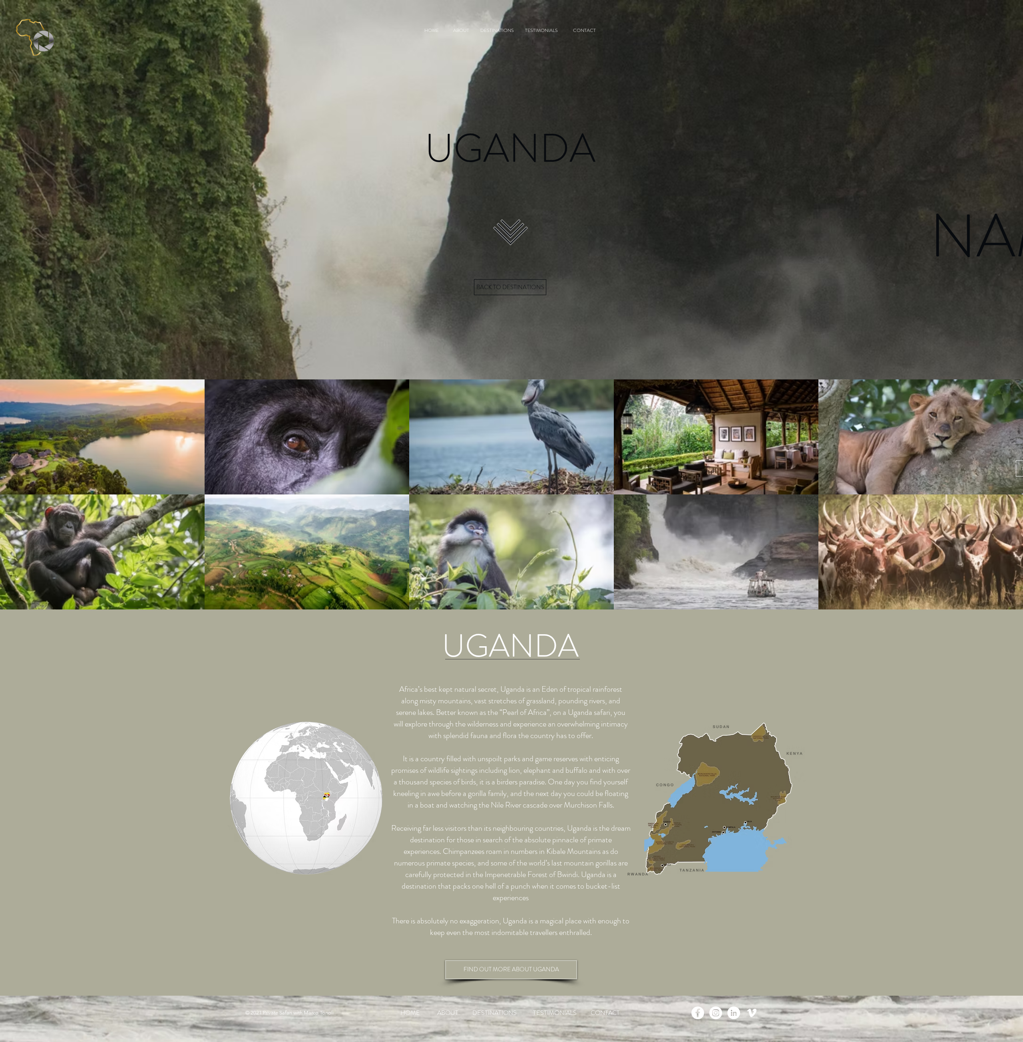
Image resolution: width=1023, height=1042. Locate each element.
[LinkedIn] (733, 1012)
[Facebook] (697, 1012)
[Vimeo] (751, 1012)
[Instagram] (715, 1012)
